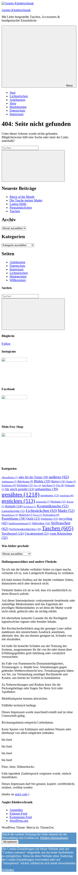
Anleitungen (17, 99)
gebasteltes (46, 489)
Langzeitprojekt (13, 511)
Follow (6, 343)
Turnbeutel (13, 533)
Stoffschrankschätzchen (25, 529)
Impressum (16, 114)
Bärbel (58, 481)
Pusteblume (13, 518)
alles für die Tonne (33, 477)
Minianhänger (10, 515)
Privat (37, 515)
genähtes (21, 494)
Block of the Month (22, 196)
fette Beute (48, 485)
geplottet (66, 495)
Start (12, 92)
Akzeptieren (10, 841)
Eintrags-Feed (18, 813)
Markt (66, 511)
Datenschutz (17, 110)
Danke (71, 481)
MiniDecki (25, 515)
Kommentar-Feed (21, 817)
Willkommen (18, 280)
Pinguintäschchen (21, 207)
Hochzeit (58, 501)
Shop (13, 103)
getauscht (43, 501)
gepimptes (49, 495)
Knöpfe (14, 506)
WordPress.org (19, 820)
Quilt (33, 518)
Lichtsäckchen (19, 96)
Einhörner (9, 485)
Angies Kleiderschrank (16, 10)
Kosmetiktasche (52, 506)
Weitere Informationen (54, 838)
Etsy (37, 485)
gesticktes (18, 501)
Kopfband (29, 507)
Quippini (49, 518)
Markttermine (18, 107)
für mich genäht (19, 489)
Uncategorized (37, 533)
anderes (59, 477)
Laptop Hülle (18, 204)
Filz (60, 485)
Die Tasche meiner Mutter (26, 200)
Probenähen (51, 515)
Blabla (42, 481)
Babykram (25, 481)
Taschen (15, 211)
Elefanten (25, 485)
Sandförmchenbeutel (19, 523)
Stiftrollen (41, 523)
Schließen (8, 870)
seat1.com (21, 794)
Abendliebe (10, 477)
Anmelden (16, 810)
